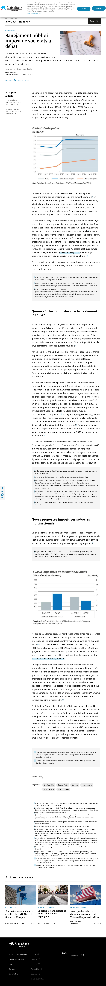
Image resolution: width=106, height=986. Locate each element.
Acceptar (99, 8)
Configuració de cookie (34, 14)
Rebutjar (83, 9)
